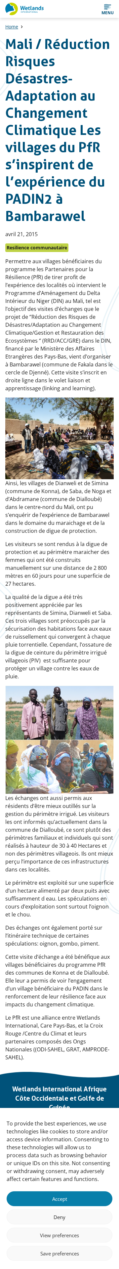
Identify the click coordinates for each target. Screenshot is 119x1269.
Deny (59, 1217)
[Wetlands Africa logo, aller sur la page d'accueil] (24, 9)
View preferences (59, 1235)
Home (11, 26)
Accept (59, 1199)
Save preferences (59, 1253)
